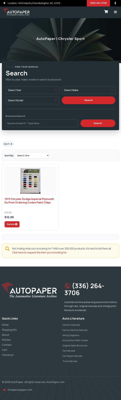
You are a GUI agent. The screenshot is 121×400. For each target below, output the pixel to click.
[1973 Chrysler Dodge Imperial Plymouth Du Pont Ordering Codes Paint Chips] (30, 181)
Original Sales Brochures (74, 345)
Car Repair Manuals (72, 355)
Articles (6, 339)
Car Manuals (68, 350)
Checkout (7, 355)
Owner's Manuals (71, 324)
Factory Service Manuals (75, 330)
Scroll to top (7, 201)
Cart (4, 350)
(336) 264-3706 (98, 2)
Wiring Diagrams (70, 335)
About (5, 335)
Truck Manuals (69, 361)
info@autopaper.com (20, 389)
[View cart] (106, 11)
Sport (7, 143)
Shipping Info (9, 330)
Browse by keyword (15, 116)
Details (11, 224)
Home (5, 324)
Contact (7, 345)
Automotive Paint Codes (75, 340)
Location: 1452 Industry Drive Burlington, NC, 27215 (33, 3)
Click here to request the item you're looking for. (39, 252)
